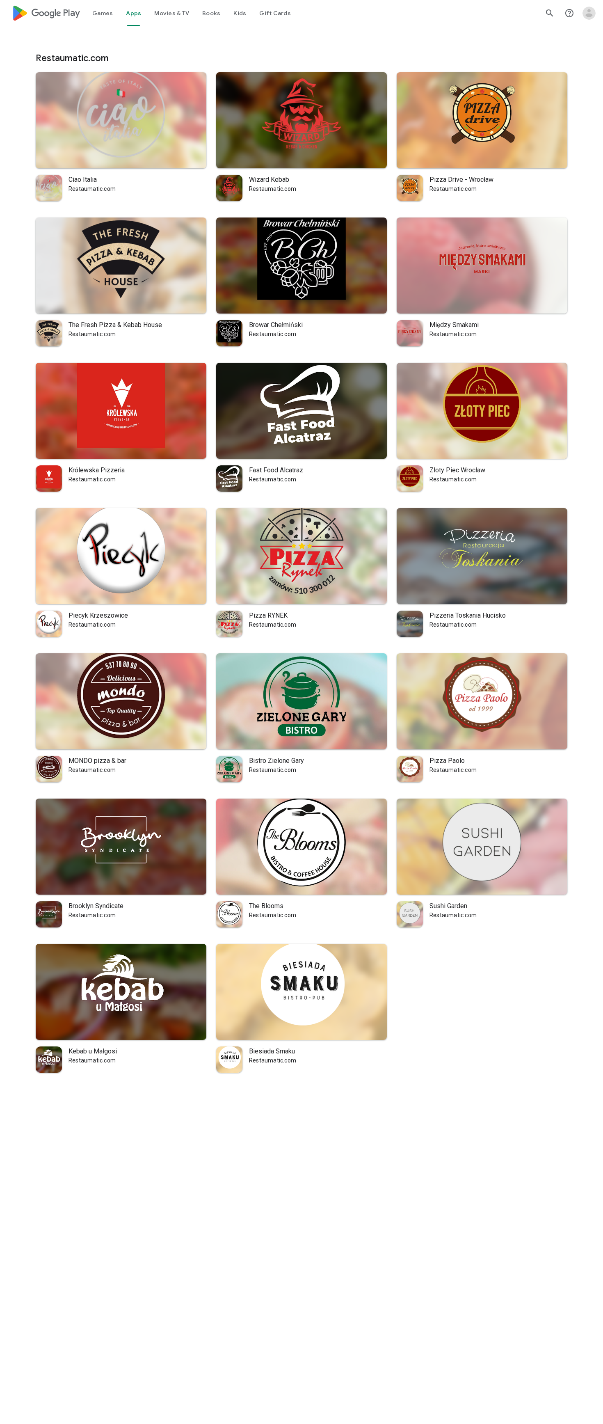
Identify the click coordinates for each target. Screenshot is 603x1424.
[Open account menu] (589, 13)
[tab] (102, 13)
